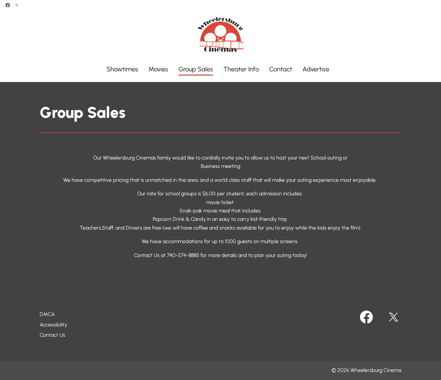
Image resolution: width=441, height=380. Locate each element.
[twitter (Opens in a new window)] (16, 5)
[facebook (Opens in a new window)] (7, 5)
